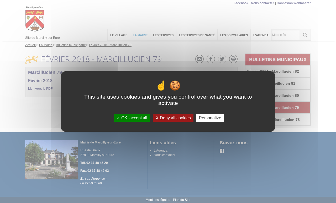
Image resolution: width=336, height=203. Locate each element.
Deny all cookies (175, 118)
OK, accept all (133, 118)
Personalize (210, 118)
